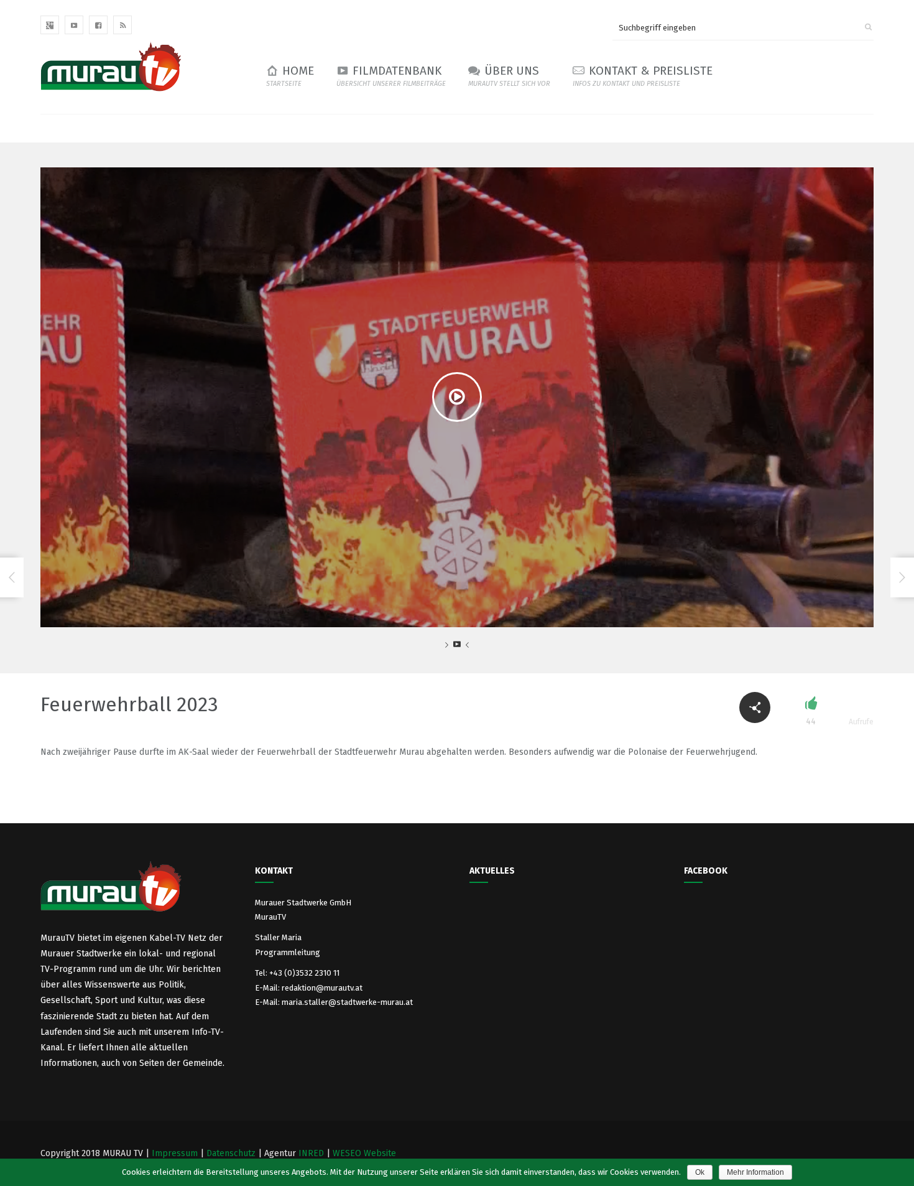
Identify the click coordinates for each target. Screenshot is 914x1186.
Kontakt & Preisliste (643, 75)
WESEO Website (364, 1153)
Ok (699, 1172)
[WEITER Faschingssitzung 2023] (902, 577)
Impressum (175, 1153)
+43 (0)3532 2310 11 (304, 973)
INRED (311, 1153)
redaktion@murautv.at (322, 987)
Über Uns (509, 75)
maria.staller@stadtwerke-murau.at (347, 1002)
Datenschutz (231, 1153)
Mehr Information (755, 1172)
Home (290, 75)
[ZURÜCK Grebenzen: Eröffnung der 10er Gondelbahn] (12, 577)
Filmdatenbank (391, 75)
